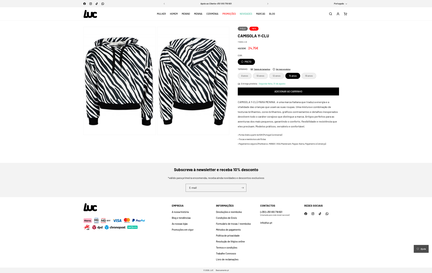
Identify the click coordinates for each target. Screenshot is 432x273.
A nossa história (180, 211)
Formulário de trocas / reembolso (233, 223)
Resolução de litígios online (230, 241)
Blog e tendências (181, 217)
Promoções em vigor (183, 229)
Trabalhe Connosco (226, 253)
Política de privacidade (228, 235)
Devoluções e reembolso (229, 211)
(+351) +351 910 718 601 (271, 211)
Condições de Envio (226, 217)
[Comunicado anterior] (164, 4)
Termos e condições (226, 247)
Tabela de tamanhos (262, 69)
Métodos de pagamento (228, 229)
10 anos (262, 76)
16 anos (310, 76)
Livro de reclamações (227, 259)
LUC (211, 270)
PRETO (247, 61)
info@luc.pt (266, 222)
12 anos (278, 76)
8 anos (246, 76)
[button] (161, 13)
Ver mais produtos (283, 69)
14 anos (293, 75)
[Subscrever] (242, 188)
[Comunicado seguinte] (268, 4)
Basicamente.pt (222, 270)
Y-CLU (243, 28)
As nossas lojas (180, 223)
